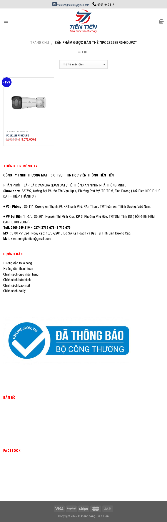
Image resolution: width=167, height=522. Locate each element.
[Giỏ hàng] (161, 21)
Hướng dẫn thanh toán (18, 269)
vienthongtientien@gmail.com (73, 5)
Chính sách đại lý (15, 291)
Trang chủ (39, 42)
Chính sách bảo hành (17, 280)
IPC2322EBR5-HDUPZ (17, 135)
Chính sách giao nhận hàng (20, 274)
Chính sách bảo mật (16, 285)
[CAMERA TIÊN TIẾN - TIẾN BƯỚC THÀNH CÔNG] (83, 21)
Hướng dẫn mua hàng (17, 263)
